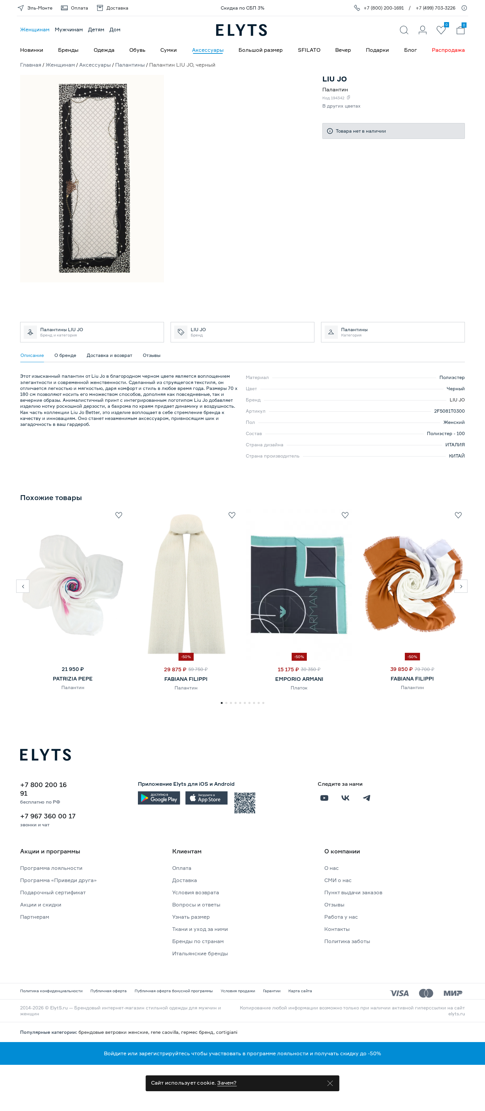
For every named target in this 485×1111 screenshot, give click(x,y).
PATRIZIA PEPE (73, 678)
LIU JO (457, 399)
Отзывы (334, 904)
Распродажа (448, 50)
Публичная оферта (108, 990)
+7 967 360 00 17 (48, 816)
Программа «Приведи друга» (58, 880)
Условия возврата (195, 892)
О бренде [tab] (65, 355)
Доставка (184, 880)
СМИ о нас (338, 880)
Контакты (337, 929)
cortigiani (227, 1032)
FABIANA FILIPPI (186, 679)
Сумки (168, 50)
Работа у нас (341, 916)
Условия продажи (238, 990)
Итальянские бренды (200, 953)
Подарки (377, 50)
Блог (410, 50)
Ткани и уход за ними (200, 929)
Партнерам (34, 916)
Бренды (68, 50)
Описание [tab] (32, 355)
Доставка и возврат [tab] (109, 355)
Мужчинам (69, 29)
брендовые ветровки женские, (115, 1032)
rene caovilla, (166, 1032)
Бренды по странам (198, 941)
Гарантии (271, 990)
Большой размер (261, 50)
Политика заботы (347, 941)
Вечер (343, 50)
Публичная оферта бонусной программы (174, 990)
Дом (115, 29)
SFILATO (309, 50)
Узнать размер (191, 916)
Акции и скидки (40, 904)
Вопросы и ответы (196, 904)
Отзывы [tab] (151, 355)
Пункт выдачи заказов (353, 892)
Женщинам (34, 29)
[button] (22, 586)
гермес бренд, (198, 1032)
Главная (30, 64)
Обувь (137, 50)
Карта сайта (300, 990)
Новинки (31, 50)
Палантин (72, 687)
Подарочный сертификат (53, 892)
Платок (299, 687)
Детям (96, 29)
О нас (331, 868)
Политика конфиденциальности (51, 990)
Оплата (181, 868)
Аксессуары (208, 50)
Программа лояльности (51, 868)
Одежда (104, 50)
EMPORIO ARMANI (299, 679)
